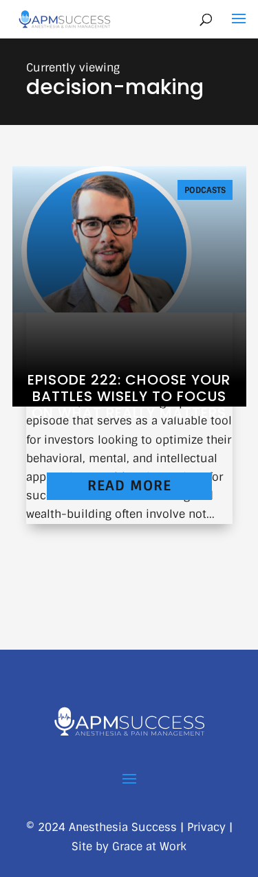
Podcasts (205, 190)
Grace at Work (149, 846)
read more (129, 485)
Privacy (206, 827)
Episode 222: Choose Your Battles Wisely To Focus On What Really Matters (129, 396)
